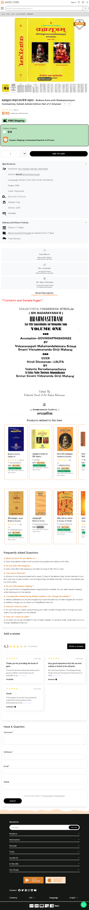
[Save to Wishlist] (64, 104)
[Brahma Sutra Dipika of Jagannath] (16, 450)
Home (3, 14)
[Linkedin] (32, 890)
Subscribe (74, 827)
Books (8, 14)
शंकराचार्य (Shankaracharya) (28, 174)
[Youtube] (35, 890)
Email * (6, 766)
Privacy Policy (60, 796)
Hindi (13, 14)
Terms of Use (48, 796)
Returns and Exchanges (19, 233)
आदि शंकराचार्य (30, 14)
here (63, 610)
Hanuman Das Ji (16, 529)
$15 (10, 131)
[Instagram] (29, 890)
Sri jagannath (15, 462)
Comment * (9, 732)
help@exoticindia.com (44, 602)
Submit (13, 801)
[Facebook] (19, 890)
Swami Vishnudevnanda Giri (40, 461)
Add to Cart (58, 154)
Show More (23, 675)
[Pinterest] (26, 890)
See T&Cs (49, 259)
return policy (12, 582)
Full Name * (8, 752)
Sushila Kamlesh (65, 524)
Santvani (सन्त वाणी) (20, 14)
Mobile (6, 782)
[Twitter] (22, 890)
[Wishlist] (78, 2)
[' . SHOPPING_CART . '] (83, 2)
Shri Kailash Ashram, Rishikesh (33, 169)
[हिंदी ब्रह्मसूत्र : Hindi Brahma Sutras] (16, 515)
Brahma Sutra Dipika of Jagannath (14, 456)
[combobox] (44, 8)
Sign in (73, 2)
